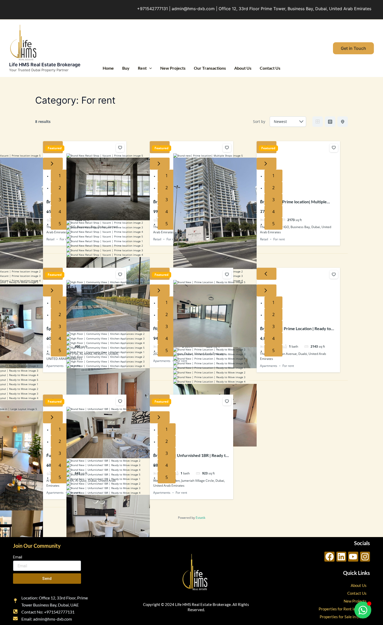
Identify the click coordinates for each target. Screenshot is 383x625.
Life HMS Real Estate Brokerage (45, 64)
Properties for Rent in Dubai (343, 608)
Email (17, 557)
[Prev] (266, 274)
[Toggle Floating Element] (362, 610)
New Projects (173, 68)
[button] (149, 68)
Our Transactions (210, 68)
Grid (317, 121)
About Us (242, 68)
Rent (142, 68)
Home (108, 68)
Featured (55, 148)
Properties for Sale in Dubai (343, 616)
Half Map (342, 121)
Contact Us (270, 68)
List (330, 121)
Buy (125, 68)
